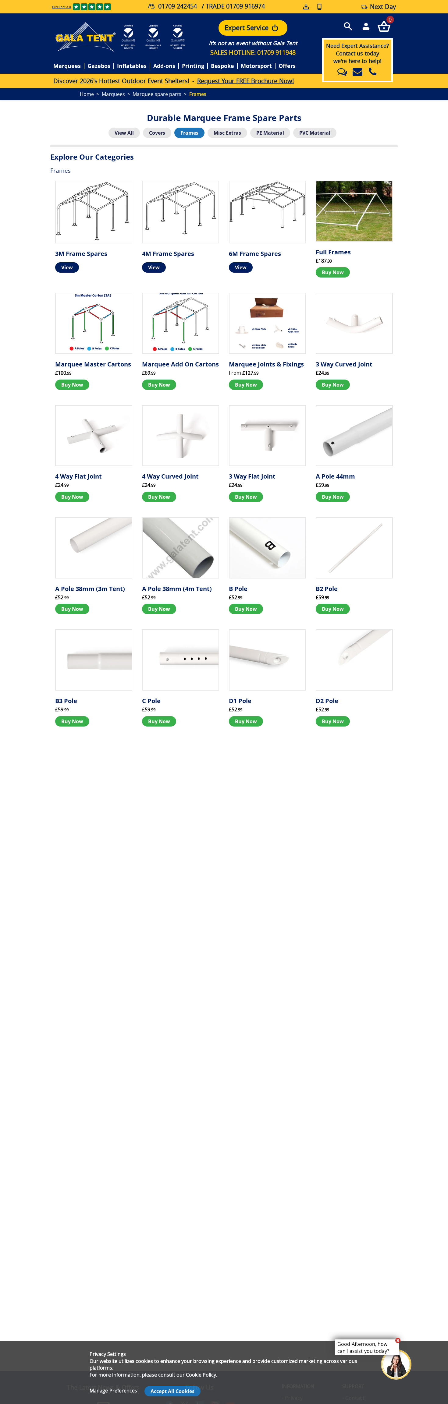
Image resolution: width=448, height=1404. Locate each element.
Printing (193, 66)
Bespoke (222, 66)
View (67, 267)
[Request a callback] (319, 6)
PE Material (270, 132)
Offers (287, 66)
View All (124, 132)
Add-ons (164, 66)
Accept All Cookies (172, 1391)
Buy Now (333, 272)
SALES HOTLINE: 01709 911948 (253, 52)
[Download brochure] (306, 6)
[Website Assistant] (398, 1340)
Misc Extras (227, 132)
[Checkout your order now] (384, 26)
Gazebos (98, 66)
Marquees (67, 66)
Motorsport (256, 66)
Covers (157, 132)
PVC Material (314, 132)
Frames (189, 132)
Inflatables (132, 66)
